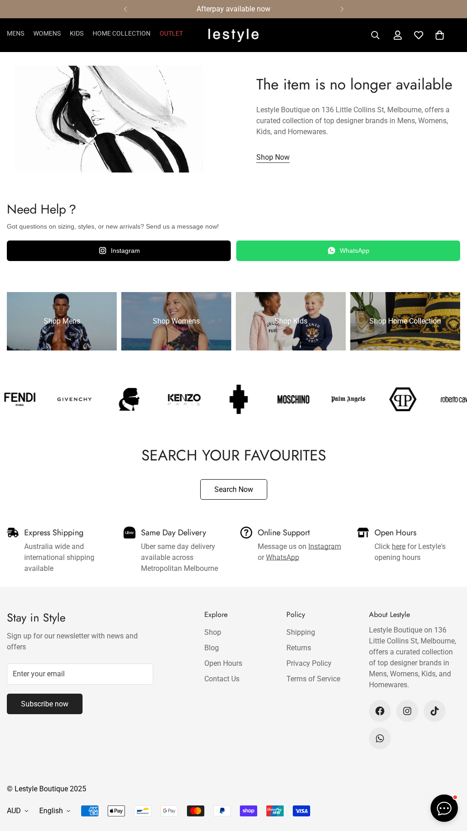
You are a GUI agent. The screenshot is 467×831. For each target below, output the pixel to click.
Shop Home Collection (405, 321)
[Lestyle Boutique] (233, 35)
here (398, 546)
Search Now (233, 489)
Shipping (300, 632)
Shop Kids (291, 321)
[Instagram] (407, 711)
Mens (15, 33)
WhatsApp (354, 250)
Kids (76, 33)
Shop (212, 632)
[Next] (342, 9)
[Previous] (125, 9)
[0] (439, 35)
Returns (298, 647)
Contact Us (221, 678)
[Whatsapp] (380, 738)
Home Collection (121, 33)
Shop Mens (62, 321)
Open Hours (223, 663)
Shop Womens (176, 321)
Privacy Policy (309, 663)
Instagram (125, 250)
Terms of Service (313, 678)
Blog (211, 647)
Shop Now (273, 157)
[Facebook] (380, 711)
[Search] (375, 35)
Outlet (171, 33)
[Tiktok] (435, 711)
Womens (47, 33)
